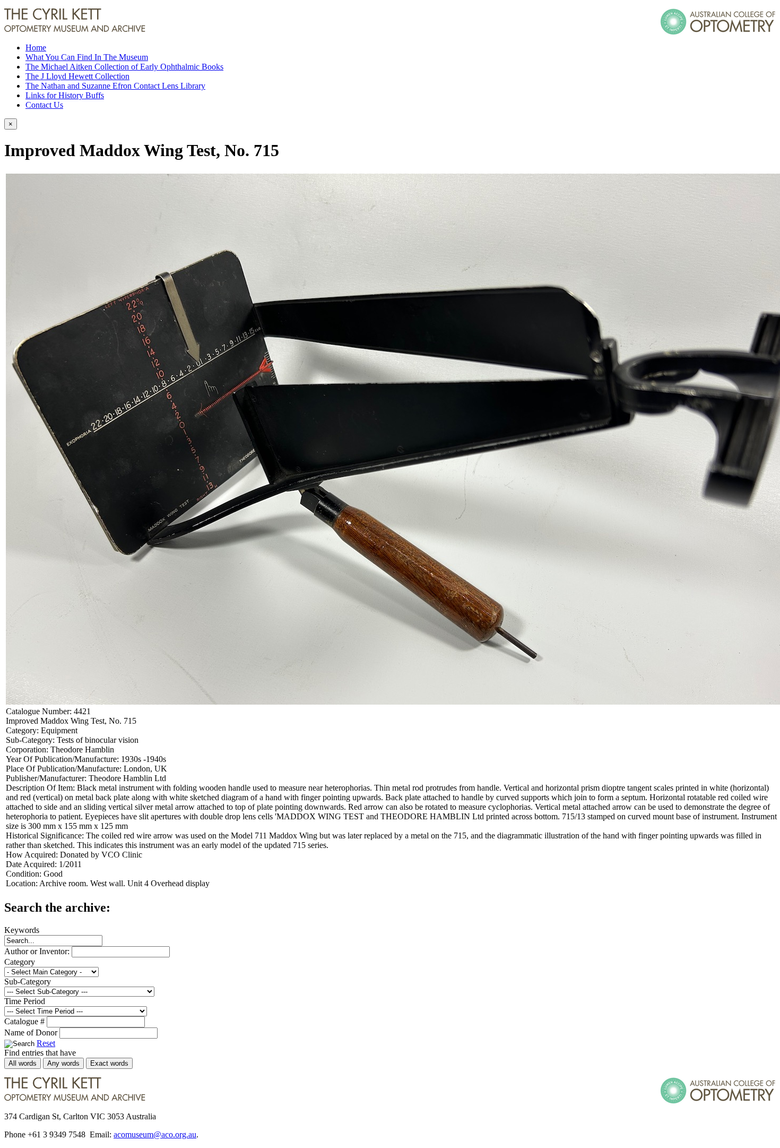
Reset (46, 1043)
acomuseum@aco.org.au (155, 1134)
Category (19, 961)
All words (22, 1063)
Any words (63, 1063)
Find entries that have (40, 1052)
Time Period (24, 1001)
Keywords (21, 930)
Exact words (109, 1063)
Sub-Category (27, 981)
